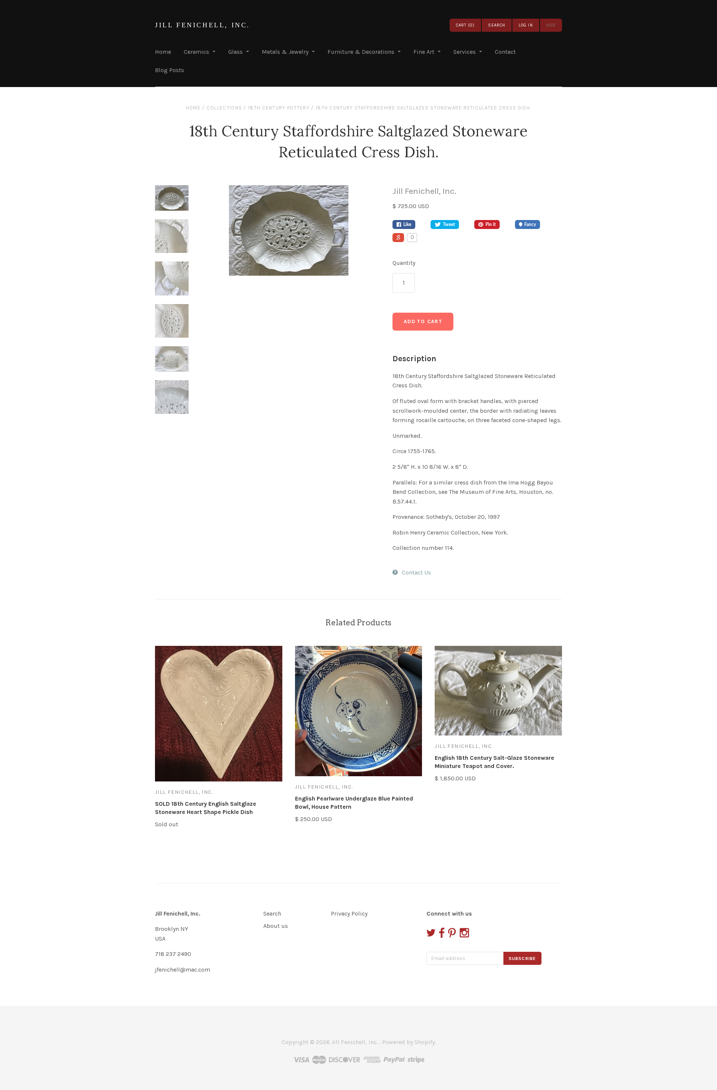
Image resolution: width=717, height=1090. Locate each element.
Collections (224, 108)
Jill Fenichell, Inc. (202, 25)
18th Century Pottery (279, 108)
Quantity (403, 262)
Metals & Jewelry (285, 51)
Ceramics (196, 51)
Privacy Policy (349, 913)
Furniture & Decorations (361, 51)
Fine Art (423, 51)
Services (464, 51)
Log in (526, 25)
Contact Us (416, 572)
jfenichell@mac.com (182, 969)
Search (272, 913)
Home (163, 51)
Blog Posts (169, 70)
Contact (505, 51)
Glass (235, 51)
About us (275, 925)
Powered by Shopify (408, 1042)
